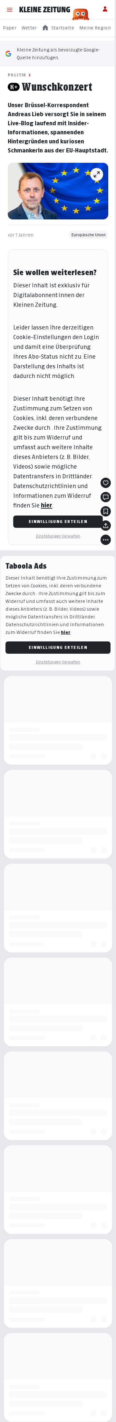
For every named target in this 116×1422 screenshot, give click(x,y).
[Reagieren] (106, 483)
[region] (58, 28)
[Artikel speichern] (106, 511)
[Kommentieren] (106, 497)
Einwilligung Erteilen (58, 521)
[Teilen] (106, 525)
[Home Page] (44, 9)
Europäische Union (88, 235)
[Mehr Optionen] (106, 540)
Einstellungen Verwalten (58, 536)
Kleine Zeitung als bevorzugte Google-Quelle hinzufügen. (58, 53)
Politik (17, 75)
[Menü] (9, 9)
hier (46, 505)
